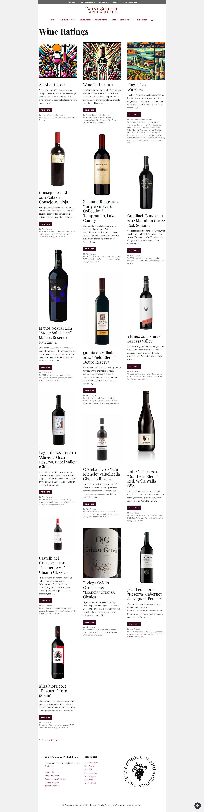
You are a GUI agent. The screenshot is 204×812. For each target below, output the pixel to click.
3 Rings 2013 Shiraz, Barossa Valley (144, 338)
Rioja (61, 234)
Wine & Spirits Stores (91, 403)
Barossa (138, 374)
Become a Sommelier (94, 117)
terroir (129, 140)
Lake (129, 135)
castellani (98, 511)
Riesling (136, 138)
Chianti (63, 608)
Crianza (86, 632)
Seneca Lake (144, 138)
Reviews (95, 115)
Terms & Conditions (52, 786)
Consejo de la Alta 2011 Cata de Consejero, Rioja (55, 197)
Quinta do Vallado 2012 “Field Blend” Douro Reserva (99, 357)
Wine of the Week (151, 518)
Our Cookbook (90, 783)
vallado (114, 401)
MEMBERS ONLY (104, 2)
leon (153, 632)
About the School (52, 775)
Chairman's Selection (62, 231)
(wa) (131, 515)
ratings (110, 117)
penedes (159, 632)
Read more (45, 110)
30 (48, 740)
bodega (101, 630)
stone (70, 378)
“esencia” (89, 630)
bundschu (138, 258)
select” (61, 378)
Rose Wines (60, 115)
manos (61, 375)
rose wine (62, 117)
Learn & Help (125, 20)
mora (67, 725)
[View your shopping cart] (152, 20)
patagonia (43, 378)
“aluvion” (45, 499)
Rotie (138, 518)
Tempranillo (103, 259)
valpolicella (105, 514)
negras (67, 375)
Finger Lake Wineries (137, 87)
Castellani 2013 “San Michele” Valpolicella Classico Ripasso (101, 474)
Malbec (55, 375)
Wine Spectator (98, 123)
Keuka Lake (139, 132)
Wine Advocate (101, 120)
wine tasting (147, 140)
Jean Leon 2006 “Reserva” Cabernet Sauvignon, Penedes (145, 594)
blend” (98, 398)
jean (149, 632)
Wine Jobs (88, 780)
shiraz (138, 376)
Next (54, 740)
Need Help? (50, 772)
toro (45, 728)
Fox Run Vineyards (140, 130)
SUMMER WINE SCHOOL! (129, 2)
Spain (41, 728)
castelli (57, 608)
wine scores (87, 123)
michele (86, 514)
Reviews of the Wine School (56, 779)
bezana (56, 499)
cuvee (151, 258)
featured (51, 117)
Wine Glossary (90, 776)
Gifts (113, 20)
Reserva (107, 401)
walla (143, 518)
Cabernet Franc (153, 122)
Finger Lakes (150, 127)
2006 (132, 632)
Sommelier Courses (67, 20)
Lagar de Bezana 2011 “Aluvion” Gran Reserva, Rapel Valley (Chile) (57, 459)
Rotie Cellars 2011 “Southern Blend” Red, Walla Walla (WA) (143, 478)
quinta (101, 401)
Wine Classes (85, 20)
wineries (130, 143)
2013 (132, 374)
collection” (106, 256)
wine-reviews (157, 140)
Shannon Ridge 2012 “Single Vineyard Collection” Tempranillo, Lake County (101, 211)
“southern (137, 515)
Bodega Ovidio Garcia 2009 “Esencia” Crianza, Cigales (99, 589)
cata (52, 231)
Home (53, 20)
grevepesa (50, 611)
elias (63, 725)
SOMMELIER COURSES (88, 2)
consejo (50, 234)
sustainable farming (157, 138)
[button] (197, 805)
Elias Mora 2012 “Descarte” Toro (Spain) (53, 690)
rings (134, 376)
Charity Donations (52, 782)
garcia (91, 632)
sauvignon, (143, 634)
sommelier (87, 120)
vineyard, (112, 259)
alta (48, 231)
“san (87, 511)
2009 (95, 630)
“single (88, 256)
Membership (142, 20)
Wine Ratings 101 (98, 84)
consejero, (43, 234)
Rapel (50, 502)
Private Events (101, 20)
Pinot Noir (147, 135)
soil (66, 378)
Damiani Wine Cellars (150, 125)
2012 (94, 256)
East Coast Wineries (137, 120)
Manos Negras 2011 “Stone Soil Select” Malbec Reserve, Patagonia (55, 335)
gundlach (157, 258)
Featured (51, 115)
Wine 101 (88, 769)
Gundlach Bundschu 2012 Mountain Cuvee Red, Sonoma (146, 220)
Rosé (57, 117)
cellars (154, 515)
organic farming (137, 135)
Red (141, 261)
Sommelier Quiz (90, 773)
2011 (44, 231)
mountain (130, 261)
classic (44, 117)
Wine (69, 117)
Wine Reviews (104, 115)
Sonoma (146, 261)
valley (144, 376)
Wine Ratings (113, 120)
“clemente (45, 608)
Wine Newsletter (91, 763)
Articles (44, 115)
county (113, 256)
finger (143, 127)
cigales (107, 630)
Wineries (149, 120)
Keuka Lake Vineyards (152, 132)
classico (112, 511)
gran (71, 499)
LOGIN (115, 2)
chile (62, 499)
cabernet (138, 632)
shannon (95, 259)
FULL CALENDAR (72, 2)
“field (88, 398)
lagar (41, 502)
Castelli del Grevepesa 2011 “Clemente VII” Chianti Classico (53, 565)
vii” (60, 611)
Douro (91, 401)
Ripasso (97, 514)
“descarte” (46, 725)
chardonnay (131, 125)
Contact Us (49, 766)
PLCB (56, 234)
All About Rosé (52, 84)
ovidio (97, 632)
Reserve (55, 378)
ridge (90, 259)
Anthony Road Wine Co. (138, 122)
